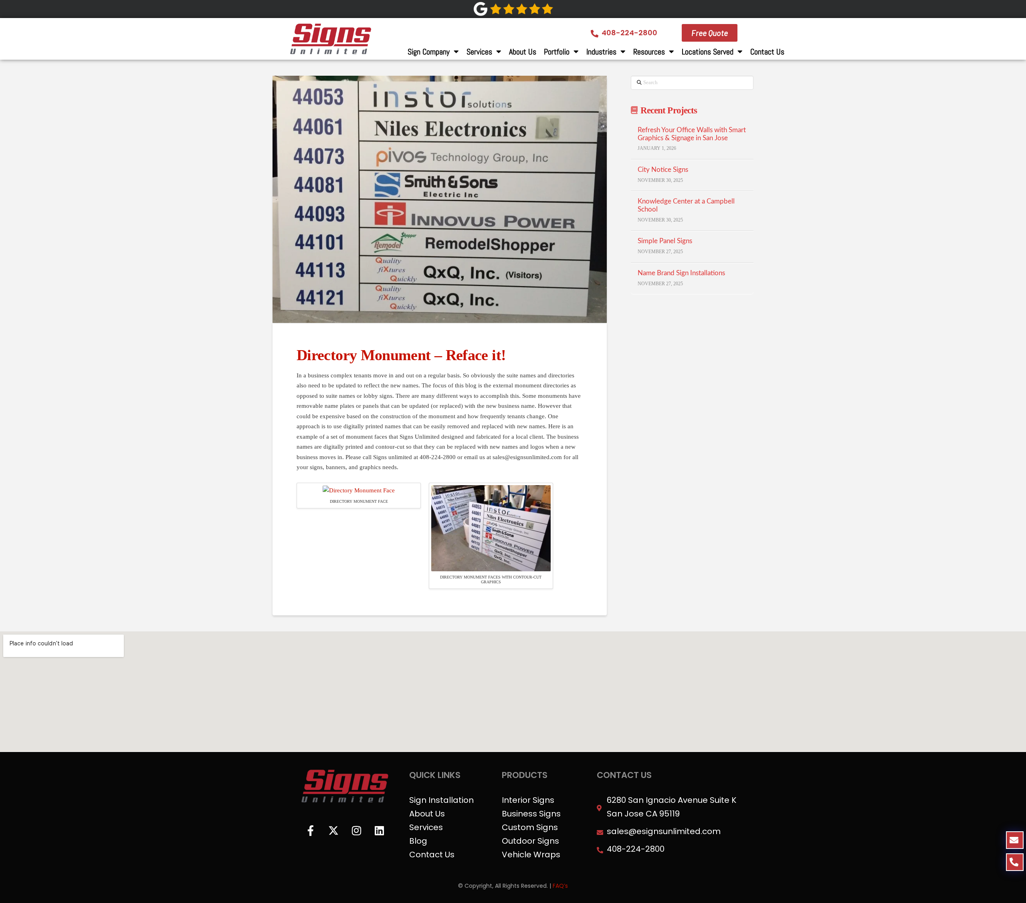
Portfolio (557, 52)
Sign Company (429, 52)
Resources (649, 52)
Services (479, 52)
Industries (601, 52)
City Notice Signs (663, 170)
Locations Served (707, 52)
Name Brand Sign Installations (681, 273)
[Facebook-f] (310, 830)
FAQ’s (560, 886)
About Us (522, 52)
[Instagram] (356, 830)
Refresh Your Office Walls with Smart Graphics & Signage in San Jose (692, 134)
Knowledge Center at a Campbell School (686, 205)
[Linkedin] (379, 830)
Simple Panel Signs (665, 241)
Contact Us (767, 52)
